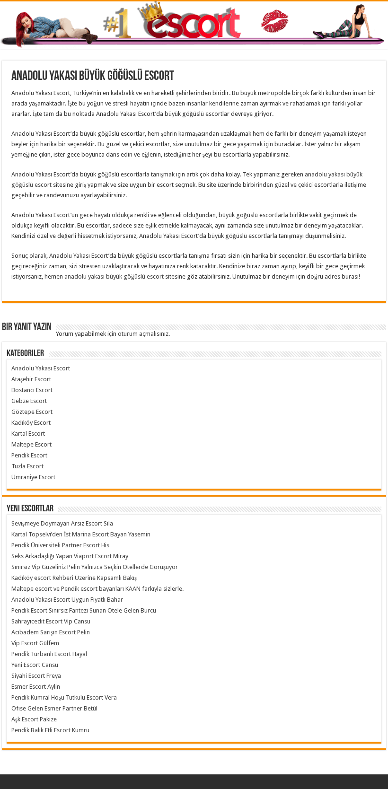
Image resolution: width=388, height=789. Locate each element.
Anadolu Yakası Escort (40, 368)
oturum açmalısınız (143, 333)
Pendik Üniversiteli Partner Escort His (60, 545)
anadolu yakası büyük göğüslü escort (114, 276)
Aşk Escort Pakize (34, 719)
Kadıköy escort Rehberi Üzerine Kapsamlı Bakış (74, 577)
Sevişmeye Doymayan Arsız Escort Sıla (62, 523)
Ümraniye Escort (33, 477)
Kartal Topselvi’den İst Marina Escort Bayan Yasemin (80, 534)
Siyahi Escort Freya (36, 675)
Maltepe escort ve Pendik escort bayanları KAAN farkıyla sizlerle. (97, 588)
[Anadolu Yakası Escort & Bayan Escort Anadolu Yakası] (194, 25)
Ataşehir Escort (31, 379)
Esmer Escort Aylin (35, 686)
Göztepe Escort (32, 411)
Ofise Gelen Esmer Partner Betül (54, 708)
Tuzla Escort (27, 466)
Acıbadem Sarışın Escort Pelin (50, 632)
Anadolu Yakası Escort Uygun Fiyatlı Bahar (67, 599)
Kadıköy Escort (31, 422)
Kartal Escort (28, 433)
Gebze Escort (29, 400)
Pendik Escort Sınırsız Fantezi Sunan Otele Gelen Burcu (83, 610)
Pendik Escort (29, 455)
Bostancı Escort (32, 390)
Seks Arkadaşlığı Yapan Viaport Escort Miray (69, 556)
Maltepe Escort (31, 444)
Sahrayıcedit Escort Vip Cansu (50, 621)
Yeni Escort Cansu (34, 664)
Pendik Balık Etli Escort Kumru (50, 730)
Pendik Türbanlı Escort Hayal (49, 654)
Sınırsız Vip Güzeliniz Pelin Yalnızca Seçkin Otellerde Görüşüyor (94, 566)
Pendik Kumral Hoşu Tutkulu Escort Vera (64, 697)
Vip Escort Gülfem (35, 643)
